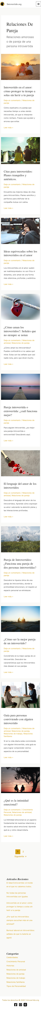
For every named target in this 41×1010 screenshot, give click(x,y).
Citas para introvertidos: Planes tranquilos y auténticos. (18, 175)
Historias (10, 965)
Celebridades (12, 957)
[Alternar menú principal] (38, 3)
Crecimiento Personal (15, 961)
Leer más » (8, 127)
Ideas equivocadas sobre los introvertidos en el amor (20, 253)
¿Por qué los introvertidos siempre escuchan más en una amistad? (19, 920)
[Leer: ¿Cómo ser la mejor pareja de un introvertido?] (20, 619)
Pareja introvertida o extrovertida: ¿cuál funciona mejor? (20, 411)
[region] (20, 990)
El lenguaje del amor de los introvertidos (20, 485)
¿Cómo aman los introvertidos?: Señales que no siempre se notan (20, 331)
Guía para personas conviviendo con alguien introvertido (18, 719)
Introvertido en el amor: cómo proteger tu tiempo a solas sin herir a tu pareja (19, 91)
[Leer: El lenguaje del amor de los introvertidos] (20, 463)
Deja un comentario (12, 100)
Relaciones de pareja (20, 343)
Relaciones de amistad (22, 812)
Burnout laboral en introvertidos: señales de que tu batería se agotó (20, 934)
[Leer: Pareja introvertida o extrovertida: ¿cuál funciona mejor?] (20, 386)
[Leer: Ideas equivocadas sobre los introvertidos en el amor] (20, 231)
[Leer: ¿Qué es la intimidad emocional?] (20, 780)
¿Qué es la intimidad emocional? (16, 802)
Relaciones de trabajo (13, 733)
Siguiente (20, 856)
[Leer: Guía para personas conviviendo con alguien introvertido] (20, 695)
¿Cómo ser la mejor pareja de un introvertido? (20, 641)
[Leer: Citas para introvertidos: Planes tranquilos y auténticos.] (20, 150)
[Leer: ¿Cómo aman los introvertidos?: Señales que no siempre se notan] (20, 307)
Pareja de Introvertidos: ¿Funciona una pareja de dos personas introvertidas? (20, 563)
